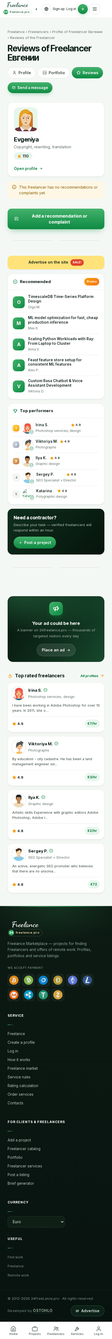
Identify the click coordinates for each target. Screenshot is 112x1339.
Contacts (15, 1103)
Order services (20, 1094)
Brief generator (21, 1183)
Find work (15, 1257)
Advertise (90, 1311)
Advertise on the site (55, 262)
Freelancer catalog (24, 1149)
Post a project (37, 542)
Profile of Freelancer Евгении (77, 31)
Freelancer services (25, 1166)
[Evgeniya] (26, 119)
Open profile (26, 168)
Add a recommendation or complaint (59, 219)
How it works (19, 1060)
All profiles (89, 676)
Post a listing (18, 1175)
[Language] (46, 9)
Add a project (19, 1140)
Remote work (18, 1275)
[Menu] (94, 9)
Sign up (59, 9)
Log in (71, 9)
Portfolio (57, 73)
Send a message (32, 88)
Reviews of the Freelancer (32, 37)
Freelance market (23, 1068)
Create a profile (21, 1042)
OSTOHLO (42, 1310)
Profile (24, 73)
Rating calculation (23, 1086)
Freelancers (38, 31)
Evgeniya (26, 139)
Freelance (16, 31)
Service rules (19, 1077)
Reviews (90, 73)
